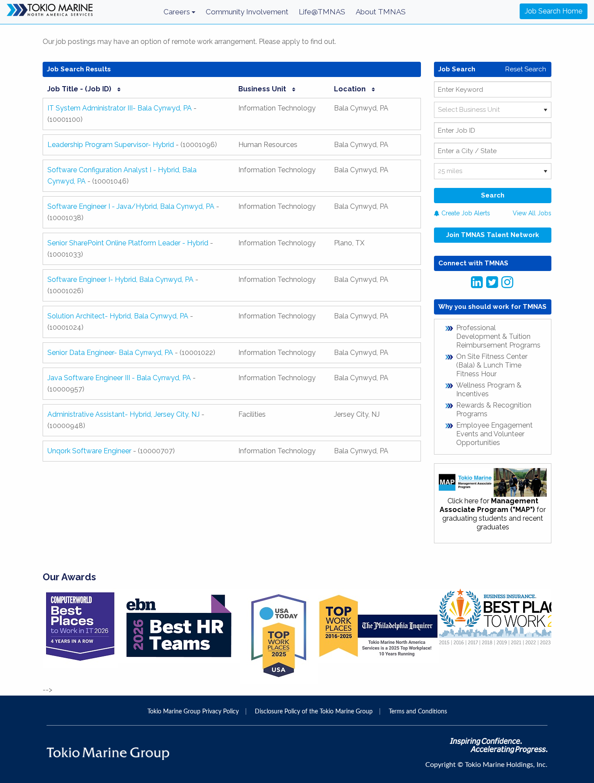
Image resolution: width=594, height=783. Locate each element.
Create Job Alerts (465, 213)
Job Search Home (553, 11)
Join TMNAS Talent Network (492, 235)
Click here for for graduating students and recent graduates (493, 514)
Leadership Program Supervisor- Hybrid (110, 145)
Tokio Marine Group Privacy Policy (193, 712)
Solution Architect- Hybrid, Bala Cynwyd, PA (117, 316)
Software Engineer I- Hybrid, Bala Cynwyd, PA (120, 279)
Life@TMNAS (322, 11)
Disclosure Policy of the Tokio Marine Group (314, 712)
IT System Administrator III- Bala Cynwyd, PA (119, 108)
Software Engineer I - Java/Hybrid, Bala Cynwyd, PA (130, 206)
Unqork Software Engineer (89, 451)
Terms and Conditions (418, 712)
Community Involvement (247, 11)
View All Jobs (532, 213)
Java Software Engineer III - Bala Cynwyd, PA (119, 378)
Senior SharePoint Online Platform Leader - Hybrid (127, 243)
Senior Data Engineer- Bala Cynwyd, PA (110, 352)
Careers (178, 11)
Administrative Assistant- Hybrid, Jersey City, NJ (123, 414)
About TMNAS (381, 11)
